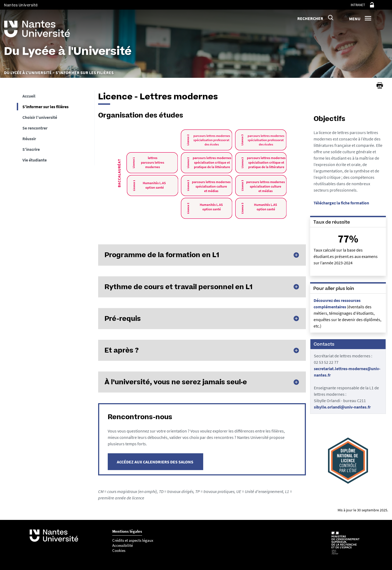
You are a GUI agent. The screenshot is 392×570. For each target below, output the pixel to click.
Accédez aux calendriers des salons (155, 461)
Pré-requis (123, 318)
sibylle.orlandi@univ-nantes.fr (342, 407)
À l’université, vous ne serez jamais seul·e (176, 382)
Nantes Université (21, 5)
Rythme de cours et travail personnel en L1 (179, 287)
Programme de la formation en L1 (162, 255)
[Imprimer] (379, 85)
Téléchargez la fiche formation (341, 202)
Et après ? (122, 350)
